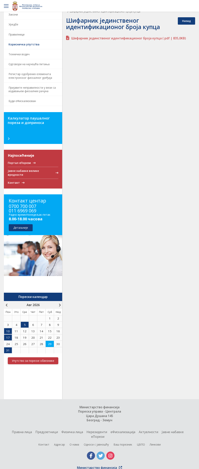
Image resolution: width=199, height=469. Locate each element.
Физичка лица (72, 432)
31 (8, 350)
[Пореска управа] (28, 6)
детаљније (20, 227)
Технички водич (19, 54)
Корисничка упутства (24, 44)
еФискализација (123, 432)
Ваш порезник (122, 444)
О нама (74, 444)
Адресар (59, 444)
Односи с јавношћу (96, 444)
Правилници (16, 34)
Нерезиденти (96, 432)
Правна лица (22, 432)
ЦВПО (141, 444)
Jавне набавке (173, 432)
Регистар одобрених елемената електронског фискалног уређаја (30, 75)
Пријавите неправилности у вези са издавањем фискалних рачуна (32, 89)
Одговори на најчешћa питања (29, 64)
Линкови (155, 444)
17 (8, 337)
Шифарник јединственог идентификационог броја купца (128, 38)
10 (8, 331)
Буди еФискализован (22, 101)
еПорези (97, 436)
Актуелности (148, 432)
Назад (186, 21)
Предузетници (46, 432)
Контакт (43, 444)
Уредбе (13, 24)
